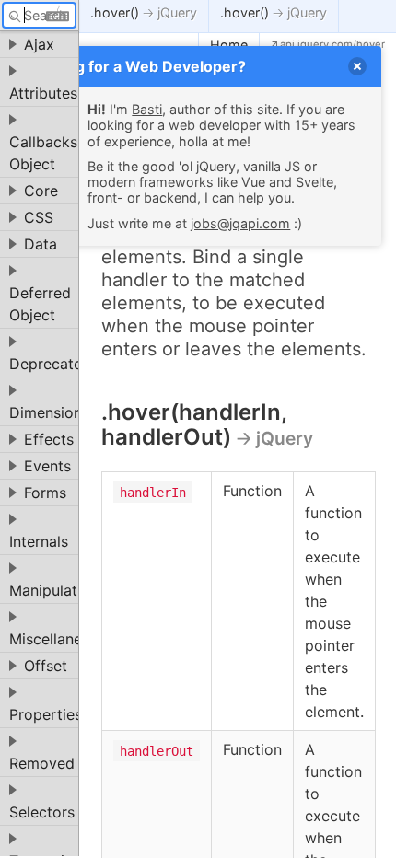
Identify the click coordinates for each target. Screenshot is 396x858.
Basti (147, 109)
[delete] (357, 66)
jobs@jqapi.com (240, 223)
